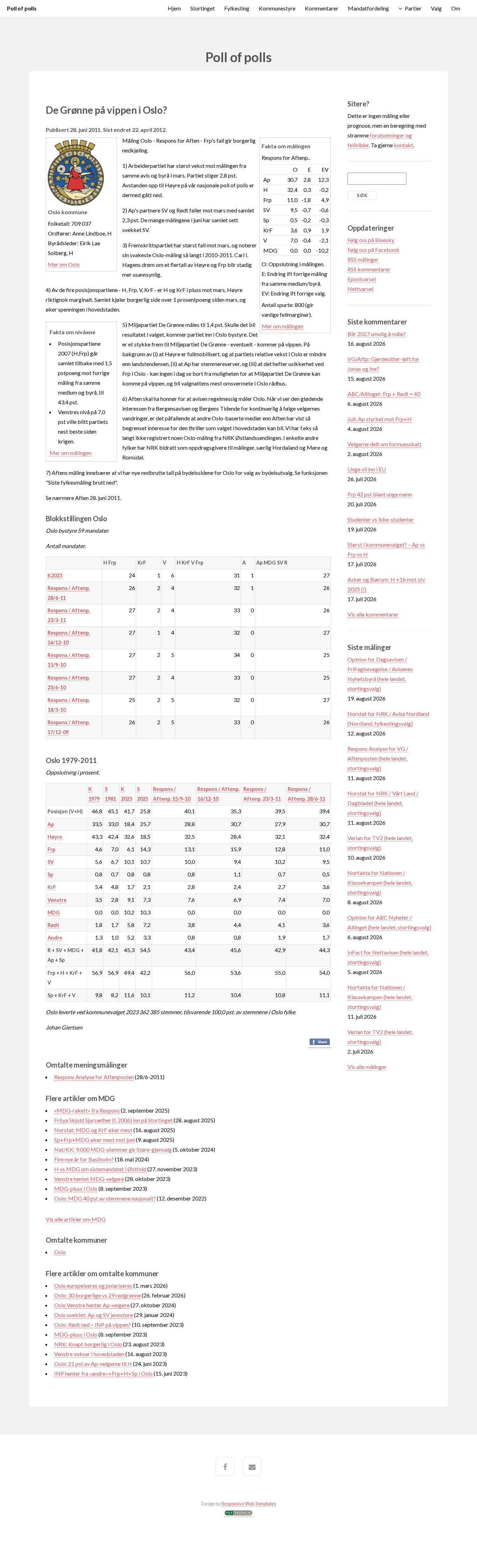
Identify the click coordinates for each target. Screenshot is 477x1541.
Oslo (60, 1252)
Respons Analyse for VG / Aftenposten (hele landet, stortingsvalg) (377, 758)
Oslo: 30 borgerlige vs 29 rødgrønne (97, 1295)
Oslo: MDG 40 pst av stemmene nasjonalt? (105, 1198)
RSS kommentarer (368, 269)
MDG (53, 912)
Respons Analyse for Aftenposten (94, 1077)
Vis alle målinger (367, 1066)
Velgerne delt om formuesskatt (384, 444)
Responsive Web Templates (248, 1503)
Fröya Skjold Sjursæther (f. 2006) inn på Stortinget (113, 1120)
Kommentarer (321, 8)
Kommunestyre (277, 8)
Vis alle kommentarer (372, 614)
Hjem (174, 8)
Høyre (54, 837)
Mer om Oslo (64, 264)
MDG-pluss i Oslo (75, 1188)
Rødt (53, 925)
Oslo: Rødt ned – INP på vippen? (92, 1324)
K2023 (54, 575)
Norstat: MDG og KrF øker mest (93, 1130)
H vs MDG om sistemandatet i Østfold (100, 1169)
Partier (413, 8)
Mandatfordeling (368, 8)
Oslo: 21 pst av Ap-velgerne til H (93, 1363)
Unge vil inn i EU (366, 469)
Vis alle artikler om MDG (75, 1219)
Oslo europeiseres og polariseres (93, 1285)
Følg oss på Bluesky (370, 240)
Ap (50, 824)
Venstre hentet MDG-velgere (89, 1178)
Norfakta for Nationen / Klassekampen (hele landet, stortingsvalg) (379, 882)
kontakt (403, 145)
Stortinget (202, 8)
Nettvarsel (360, 288)
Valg (436, 8)
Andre (54, 938)
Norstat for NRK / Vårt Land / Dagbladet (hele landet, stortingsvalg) (382, 803)
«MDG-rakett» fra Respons (87, 1110)
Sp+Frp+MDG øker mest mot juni (94, 1139)
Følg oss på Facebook (373, 249)
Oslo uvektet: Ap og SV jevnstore (93, 1314)
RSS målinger (363, 259)
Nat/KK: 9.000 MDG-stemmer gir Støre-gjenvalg (113, 1149)
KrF (51, 887)
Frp (51, 849)
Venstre (56, 900)
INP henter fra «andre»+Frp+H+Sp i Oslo (103, 1373)
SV (50, 862)
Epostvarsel (361, 279)
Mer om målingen (282, 326)
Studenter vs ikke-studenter (380, 519)
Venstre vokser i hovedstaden (89, 1354)
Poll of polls (22, 8)
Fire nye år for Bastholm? (84, 1159)
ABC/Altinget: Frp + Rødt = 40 (383, 393)
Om (455, 8)
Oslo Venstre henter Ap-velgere (92, 1305)
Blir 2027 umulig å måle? (376, 333)
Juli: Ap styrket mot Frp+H (379, 419)
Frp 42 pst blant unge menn (379, 494)
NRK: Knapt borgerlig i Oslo (88, 1344)
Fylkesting (236, 8)
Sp (50, 874)
